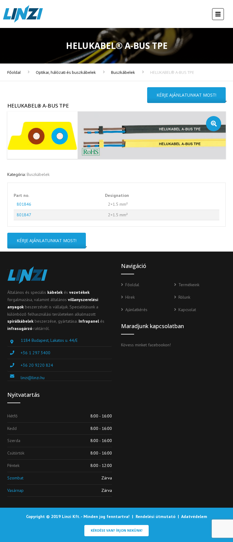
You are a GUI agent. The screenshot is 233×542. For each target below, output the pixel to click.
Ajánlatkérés (136, 309)
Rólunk (184, 297)
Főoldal (14, 72)
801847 (24, 215)
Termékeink (188, 284)
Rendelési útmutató (155, 516)
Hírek (130, 297)
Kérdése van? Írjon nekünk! (116, 530)
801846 (24, 204)
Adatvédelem (194, 516)
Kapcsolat (187, 309)
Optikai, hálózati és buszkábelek (66, 72)
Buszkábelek (123, 72)
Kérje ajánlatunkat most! (186, 95)
